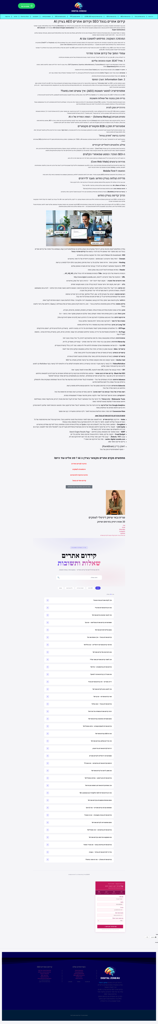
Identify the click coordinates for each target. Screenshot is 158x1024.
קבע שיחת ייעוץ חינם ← (110, 926)
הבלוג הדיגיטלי (25, 17)
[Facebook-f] (136, 4)
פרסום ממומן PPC (75, 17)
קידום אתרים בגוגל (140, 17)
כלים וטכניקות (69, 588)
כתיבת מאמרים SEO (60, 17)
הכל (98, 588)
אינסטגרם (35, 17)
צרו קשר (7, 17)
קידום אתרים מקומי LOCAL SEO (93, 17)
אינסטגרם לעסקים (79, 469)
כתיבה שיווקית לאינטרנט (79, 475)
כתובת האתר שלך (119, 912)
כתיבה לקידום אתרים (79, 464)
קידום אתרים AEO (125, 17)
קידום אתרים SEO (111, 17)
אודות (15, 17)
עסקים (60, 588)
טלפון (121, 902)
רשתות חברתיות (47, 17)
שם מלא (121, 896)
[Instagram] (126, 4)
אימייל (121, 907)
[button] (87, 985)
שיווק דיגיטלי (103, 982)
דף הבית (150, 17)
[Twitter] (131, 4)
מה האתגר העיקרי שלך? (117, 918)
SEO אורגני (90, 588)
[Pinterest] (35, 988)
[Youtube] (41, 988)
